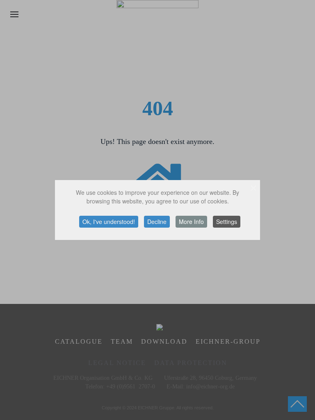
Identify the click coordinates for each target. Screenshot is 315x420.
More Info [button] (191, 221)
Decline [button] (157, 221)
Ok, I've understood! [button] (108, 221)
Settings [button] (226, 221)
